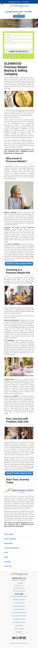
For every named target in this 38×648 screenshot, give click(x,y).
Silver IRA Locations (19, 609)
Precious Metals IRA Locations (19, 615)
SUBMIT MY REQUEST (18, 51)
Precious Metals (10, 539)
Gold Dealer (8, 543)
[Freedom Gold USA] (19, 574)
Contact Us (19, 632)
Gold (6, 552)
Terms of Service (19, 628)
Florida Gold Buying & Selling (19, 596)
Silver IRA (7, 566)
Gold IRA (7, 562)
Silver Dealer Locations (19, 622)
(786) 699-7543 (19, 9)
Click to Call (19, 16)
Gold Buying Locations (19, 599)
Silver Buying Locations (19, 606)
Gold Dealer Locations (19, 619)
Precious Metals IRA (11, 548)
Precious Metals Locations (19, 612)
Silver (6, 557)
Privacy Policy (19, 625)
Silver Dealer (8, 534)
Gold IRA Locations (19, 603)
